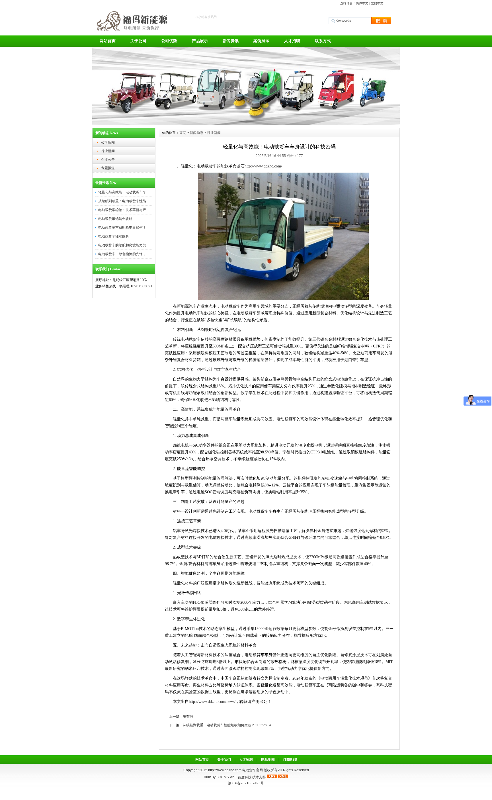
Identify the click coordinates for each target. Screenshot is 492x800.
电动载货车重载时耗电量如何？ (122, 228)
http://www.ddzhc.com (225, 770)
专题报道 (108, 168)
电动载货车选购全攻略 (115, 219)
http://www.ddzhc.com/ (263, 166)
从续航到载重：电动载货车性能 (122, 201)
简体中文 (362, 3)
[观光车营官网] (246, 123)
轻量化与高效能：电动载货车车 (122, 192)
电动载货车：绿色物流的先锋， (122, 254)
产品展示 (200, 40)
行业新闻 (108, 151)
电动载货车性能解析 (113, 236)
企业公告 (108, 159)
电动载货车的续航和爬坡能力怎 (122, 245)
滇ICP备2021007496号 (246, 783)
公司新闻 (108, 142)
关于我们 (224, 760)
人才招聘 (292, 40)
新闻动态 (196, 133)
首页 (182, 133)
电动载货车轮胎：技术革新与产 (122, 210)
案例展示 (261, 40)
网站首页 (108, 40)
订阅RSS (290, 760)
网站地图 (268, 760)
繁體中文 (377, 3)
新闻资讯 (231, 40)
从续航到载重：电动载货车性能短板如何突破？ (219, 725)
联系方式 (323, 40)
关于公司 (138, 40)
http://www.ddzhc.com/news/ (212, 701)
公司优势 (169, 40)
